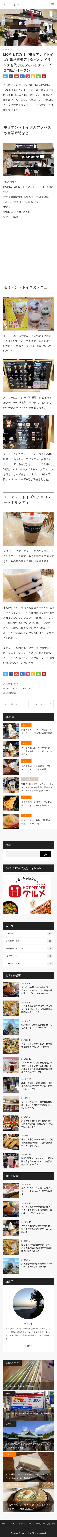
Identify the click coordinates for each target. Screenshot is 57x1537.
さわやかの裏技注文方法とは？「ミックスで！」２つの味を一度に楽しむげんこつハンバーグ (36, 990)
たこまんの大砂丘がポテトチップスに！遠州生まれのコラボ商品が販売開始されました (36, 1009)
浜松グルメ (28, 933)
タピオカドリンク (10, 11)
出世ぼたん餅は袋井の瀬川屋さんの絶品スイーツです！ (36, 822)
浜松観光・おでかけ (28, 941)
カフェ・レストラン (14, 1485)
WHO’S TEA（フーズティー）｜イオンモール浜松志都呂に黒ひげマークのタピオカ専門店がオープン (37, 787)
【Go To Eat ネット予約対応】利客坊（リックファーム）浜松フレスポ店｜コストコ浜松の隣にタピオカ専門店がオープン (36, 1067)
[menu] (52, 4)
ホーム (4, 1524)
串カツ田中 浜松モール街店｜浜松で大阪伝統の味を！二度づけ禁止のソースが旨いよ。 (37, 1142)
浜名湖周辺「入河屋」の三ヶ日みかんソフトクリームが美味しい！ (36, 804)
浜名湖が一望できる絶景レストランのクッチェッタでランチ (36, 1026)
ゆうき (16, 684)
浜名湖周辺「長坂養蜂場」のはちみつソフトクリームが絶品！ (36, 768)
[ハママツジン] (23, 4)
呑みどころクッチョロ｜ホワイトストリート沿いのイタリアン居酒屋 (36, 1191)
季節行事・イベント (28, 948)
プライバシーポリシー (36, 1524)
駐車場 (9, 1393)
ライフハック (28, 956)
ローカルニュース (28, 964)
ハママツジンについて (17, 1524)
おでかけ (9, 1424)
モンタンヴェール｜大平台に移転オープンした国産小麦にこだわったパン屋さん (36, 1105)
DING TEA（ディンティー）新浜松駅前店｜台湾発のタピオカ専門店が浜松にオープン (37, 1161)
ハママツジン (28, 1323)
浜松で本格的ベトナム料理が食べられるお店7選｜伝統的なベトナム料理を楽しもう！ (37, 1123)
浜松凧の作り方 (12, 1363)
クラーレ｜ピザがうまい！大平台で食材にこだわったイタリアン (36, 1045)
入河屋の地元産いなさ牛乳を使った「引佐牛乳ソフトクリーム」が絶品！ (36, 751)
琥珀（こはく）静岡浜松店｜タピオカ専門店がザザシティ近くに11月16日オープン (36, 1086)
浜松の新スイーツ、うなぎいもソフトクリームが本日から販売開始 (36, 731)
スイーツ (26, 688)
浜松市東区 (11, 693)
